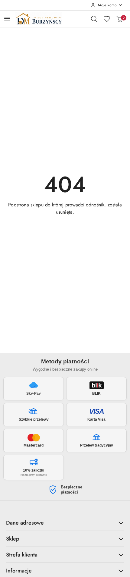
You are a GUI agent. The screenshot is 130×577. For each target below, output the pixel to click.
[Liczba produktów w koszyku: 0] (119, 18)
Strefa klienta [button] (21, 555)
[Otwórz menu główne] (7, 18)
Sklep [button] (12, 539)
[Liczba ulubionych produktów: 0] (106, 18)
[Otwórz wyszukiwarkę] (94, 18)
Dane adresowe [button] (25, 523)
